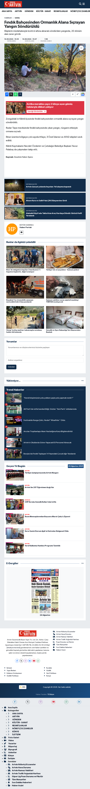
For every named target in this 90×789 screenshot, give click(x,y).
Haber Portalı (26, 227)
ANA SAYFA (7, 11)
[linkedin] (79, 702)
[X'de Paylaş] (11, 94)
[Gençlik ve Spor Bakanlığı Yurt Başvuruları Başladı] (65, 317)
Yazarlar (12, 744)
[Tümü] (82, 381)
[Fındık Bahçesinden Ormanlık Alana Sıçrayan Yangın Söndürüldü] (45, 67)
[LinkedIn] (30, 661)
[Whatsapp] (38, 661)
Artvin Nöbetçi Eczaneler (65, 631)
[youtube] (53, 702)
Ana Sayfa (12, 708)
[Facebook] (17, 661)
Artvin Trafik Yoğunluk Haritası (67, 639)
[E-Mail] (21, 232)
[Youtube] (34, 661)
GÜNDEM (29, 11)
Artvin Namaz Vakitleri (64, 637)
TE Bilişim (50, 694)
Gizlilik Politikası (13, 676)
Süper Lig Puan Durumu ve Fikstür (27, 776)
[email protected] (13, 647)
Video (11, 740)
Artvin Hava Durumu (63, 634)
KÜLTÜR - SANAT (43, 11)
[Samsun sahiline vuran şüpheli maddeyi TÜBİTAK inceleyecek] (65, 287)
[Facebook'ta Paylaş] (7, 94)
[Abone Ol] (83, 94)
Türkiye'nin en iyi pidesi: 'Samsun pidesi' (62, 270)
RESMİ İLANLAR (61, 11)
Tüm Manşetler (62, 645)
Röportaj (12, 746)
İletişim (9, 668)
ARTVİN (18, 11)
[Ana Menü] (83, 4)
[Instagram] (25, 661)
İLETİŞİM (16, 734)
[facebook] (15, 702)
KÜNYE (15, 732)
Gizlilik (48, 670)
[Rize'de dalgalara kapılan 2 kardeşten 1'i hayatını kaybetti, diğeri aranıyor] (25, 257)
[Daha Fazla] (20, 94)
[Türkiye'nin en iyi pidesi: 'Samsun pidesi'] (65, 257)
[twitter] (28, 702)
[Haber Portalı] (12, 229)
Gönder (11, 367)
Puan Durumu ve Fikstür (65, 642)
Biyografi (12, 750)
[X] (21, 661)
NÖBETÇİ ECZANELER (22, 729)
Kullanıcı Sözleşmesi (14, 673)
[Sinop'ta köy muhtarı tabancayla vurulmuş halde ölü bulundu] (25, 317)
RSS (23, 687)
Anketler (12, 752)
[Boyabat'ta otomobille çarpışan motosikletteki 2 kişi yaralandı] (25, 287)
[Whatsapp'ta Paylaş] (16, 94)
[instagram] (41, 702)
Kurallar (49, 668)
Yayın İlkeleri (11, 670)
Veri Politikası (51, 673)
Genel (17, 18)
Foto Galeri (13, 738)
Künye (48, 676)
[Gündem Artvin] (13, 4)
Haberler (8, 18)
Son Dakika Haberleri (64, 647)
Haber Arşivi (61, 650)
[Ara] (80, 4)
